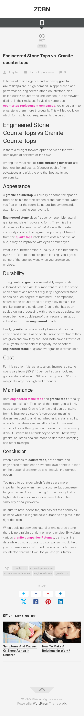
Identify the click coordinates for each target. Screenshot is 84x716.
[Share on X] (24, 598)
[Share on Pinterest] (48, 598)
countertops (20, 568)
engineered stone (43, 573)
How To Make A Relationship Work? (56, 649)
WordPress (40, 703)
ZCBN (42, 9)
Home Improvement (42, 72)
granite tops (62, 573)
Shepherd (14, 72)
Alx (64, 703)
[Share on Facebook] (36, 598)
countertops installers (41, 568)
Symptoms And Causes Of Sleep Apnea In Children (20, 651)
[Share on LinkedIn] (60, 598)
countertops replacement (17, 573)
